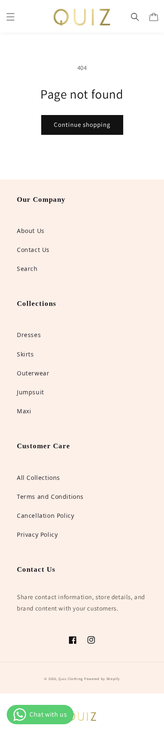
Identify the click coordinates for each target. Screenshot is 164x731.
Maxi (24, 411)
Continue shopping (82, 124)
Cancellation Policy (45, 515)
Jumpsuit (30, 392)
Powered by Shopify (102, 678)
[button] (10, 17)
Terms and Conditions (50, 497)
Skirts (25, 354)
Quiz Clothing (70, 678)
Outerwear (33, 373)
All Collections (38, 478)
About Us (31, 231)
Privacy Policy (37, 534)
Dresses (29, 335)
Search (27, 269)
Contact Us (33, 250)
